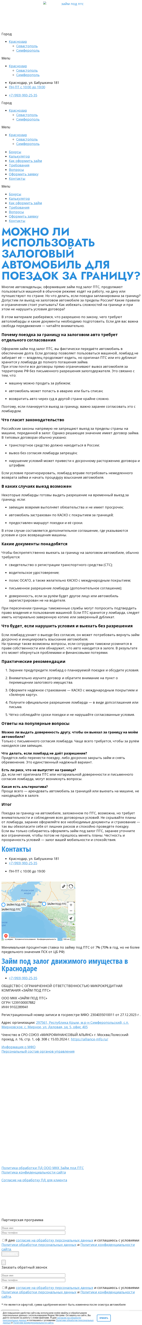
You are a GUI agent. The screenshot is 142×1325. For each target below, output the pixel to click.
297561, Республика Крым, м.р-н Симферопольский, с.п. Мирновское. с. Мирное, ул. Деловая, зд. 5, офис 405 (65, 1024)
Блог (4, 1136)
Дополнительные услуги (16, 1083)
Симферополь (28, 50)
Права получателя (13, 1090)
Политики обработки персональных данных (38, 1244)
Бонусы (15, 152)
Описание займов (12, 1073)
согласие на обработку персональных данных (54, 1240)
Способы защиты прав (15, 1097)
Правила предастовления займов (22, 1076)
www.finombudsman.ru (67, 1119)
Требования (19, 165)
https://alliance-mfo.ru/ (89, 1039)
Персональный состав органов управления (38, 1051)
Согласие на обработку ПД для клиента (34, 1180)
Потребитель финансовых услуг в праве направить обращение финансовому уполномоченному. (63, 1115)
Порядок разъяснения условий (20, 1080)
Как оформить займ (25, 160)
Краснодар (18, 41)
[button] (71, 58)
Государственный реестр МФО (21, 1065)
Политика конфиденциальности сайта (33, 1172)
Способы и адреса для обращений (23, 1094)
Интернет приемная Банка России (23, 1062)
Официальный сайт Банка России (22, 1058)
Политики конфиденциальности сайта (33, 1322)
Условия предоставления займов (22, 1108)
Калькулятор (19, 156)
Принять (103, 1318)
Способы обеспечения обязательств (24, 1101)
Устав (5, 1129)
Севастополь (27, 46)
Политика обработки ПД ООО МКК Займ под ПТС (42, 1168)
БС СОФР (7, 1149)
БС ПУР (6, 1153)
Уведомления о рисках (15, 1087)
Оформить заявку (23, 174)
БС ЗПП (6, 1156)
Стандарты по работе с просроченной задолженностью (37, 1160)
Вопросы (16, 169)
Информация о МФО (18, 1047)
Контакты (17, 178)
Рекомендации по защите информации (25, 1104)
